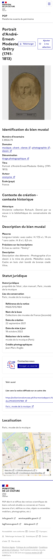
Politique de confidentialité (27, 547)
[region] (26, 454)
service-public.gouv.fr (28, 518)
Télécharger (28, 43)
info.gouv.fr (7, 518)
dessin (5, 150)
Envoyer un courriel (28, 366)
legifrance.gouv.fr (10, 524)
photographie (39, 147)
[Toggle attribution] (47, 470)
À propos (43, 531)
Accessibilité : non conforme (13, 531)
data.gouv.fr (29, 524)
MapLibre (8, 470)
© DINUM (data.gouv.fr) (24, 470)
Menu (49, 4)
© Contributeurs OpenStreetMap (30, 473)
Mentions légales (8, 547)
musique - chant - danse (14, 147)
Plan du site (15, 541)
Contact (32, 531)
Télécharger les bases (13, 536)
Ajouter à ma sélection (46, 44)
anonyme (7, 177)
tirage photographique (14, 158)
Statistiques (30, 536)
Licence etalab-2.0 (32, 553)
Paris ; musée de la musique (18, 406)
